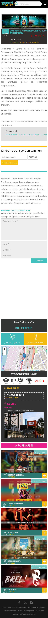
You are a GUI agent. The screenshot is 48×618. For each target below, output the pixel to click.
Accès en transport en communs (24, 374)
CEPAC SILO (15, 39)
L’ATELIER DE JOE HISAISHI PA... (14, 561)
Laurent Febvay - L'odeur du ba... (16, 475)
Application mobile (28, 614)
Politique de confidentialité (16, 607)
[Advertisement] (24, 295)
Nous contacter (33, 607)
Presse (26, 610)
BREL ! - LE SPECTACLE (13, 590)
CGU (4, 607)
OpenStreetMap (34, 370)
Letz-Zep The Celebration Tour (15, 504)
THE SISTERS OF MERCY (13, 532)
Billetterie (23, 328)
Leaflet (24, 370)
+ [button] (4, 349)
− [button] (4, 353)
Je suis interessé (35, 342)
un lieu (20, 610)
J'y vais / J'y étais (12, 342)
